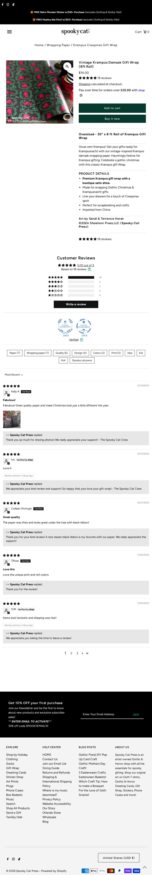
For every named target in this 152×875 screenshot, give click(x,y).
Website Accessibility (56, 804)
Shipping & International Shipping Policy (57, 781)
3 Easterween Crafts (92, 772)
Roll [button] (63, 360)
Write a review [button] (76, 304)
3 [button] (77, 653)
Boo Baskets (14, 795)
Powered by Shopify (54, 871)
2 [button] (71, 653)
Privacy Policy (51, 799)
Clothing (12, 759)
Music (10, 799)
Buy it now (112, 118)
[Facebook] (2, 5)
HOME (46, 754)
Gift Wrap (12, 768)
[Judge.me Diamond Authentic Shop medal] (65, 326)
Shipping (84, 84)
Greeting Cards (16, 772)
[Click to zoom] (67, 66)
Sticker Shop (14, 777)
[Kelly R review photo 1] (12, 419)
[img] (11, 386)
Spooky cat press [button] (82, 360)
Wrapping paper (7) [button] (38, 353)
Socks (10, 763)
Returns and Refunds (56, 772)
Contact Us (49, 759)
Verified (74, 339)
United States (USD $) (119, 858)
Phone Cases (14, 790)
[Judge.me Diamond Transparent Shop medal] (83, 326)
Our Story (48, 808)
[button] (88, 78)
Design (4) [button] (80, 353)
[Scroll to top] (144, 867)
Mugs (9, 786)
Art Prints (12, 781)
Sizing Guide (50, 768)
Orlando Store (51, 812)
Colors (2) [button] (99, 353)
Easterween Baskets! (92, 777)
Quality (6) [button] (62, 353)
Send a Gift (13, 812)
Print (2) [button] (116, 353)
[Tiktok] (12, 5)
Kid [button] (141, 353)
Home (39, 45)
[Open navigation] (17, 31)
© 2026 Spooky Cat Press (22, 871)
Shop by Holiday (17, 754)
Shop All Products (18, 808)
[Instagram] (7, 5)
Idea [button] (129, 353)
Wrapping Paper (58, 45)
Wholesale (49, 817)
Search (10, 804)
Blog (45, 821)
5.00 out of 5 (85, 265)
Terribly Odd (14, 817)
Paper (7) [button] (14, 353)
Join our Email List (54, 763)
